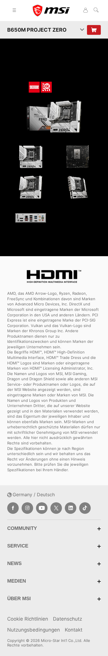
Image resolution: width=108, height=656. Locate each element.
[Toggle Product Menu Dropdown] (82, 29)
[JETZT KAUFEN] (94, 30)
